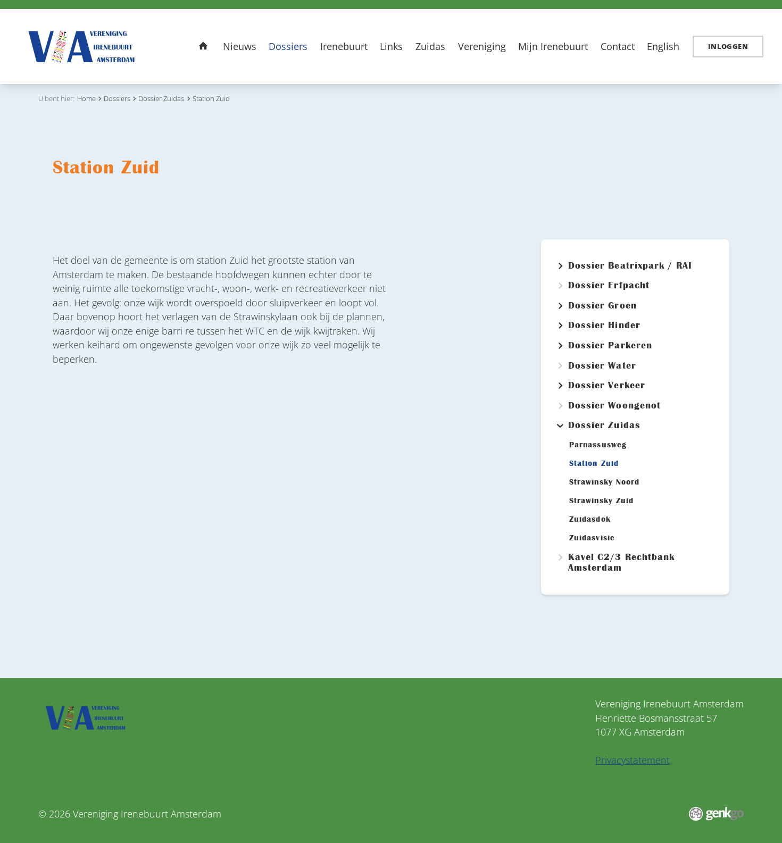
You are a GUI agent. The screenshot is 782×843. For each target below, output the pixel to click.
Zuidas (430, 46)
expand (560, 266)
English (663, 46)
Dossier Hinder (604, 325)
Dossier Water (602, 366)
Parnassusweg (598, 444)
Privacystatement (632, 760)
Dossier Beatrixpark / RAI (630, 266)
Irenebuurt (344, 46)
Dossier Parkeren (610, 345)
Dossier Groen (602, 306)
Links (391, 46)
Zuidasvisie (592, 537)
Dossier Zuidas (161, 98)
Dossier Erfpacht (609, 285)
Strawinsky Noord (604, 482)
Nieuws (239, 46)
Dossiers (288, 46)
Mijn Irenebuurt (553, 46)
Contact (618, 46)
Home (203, 46)
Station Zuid (211, 98)
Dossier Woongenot (614, 405)
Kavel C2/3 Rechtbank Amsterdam (621, 562)
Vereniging (482, 46)
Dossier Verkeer (606, 385)
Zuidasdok (590, 519)
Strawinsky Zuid (601, 500)
